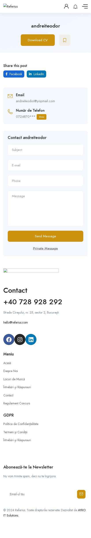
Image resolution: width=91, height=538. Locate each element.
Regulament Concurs (16, 403)
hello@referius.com (15, 322)
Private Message (45, 248)
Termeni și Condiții (15, 432)
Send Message (45, 236)
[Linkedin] (30, 339)
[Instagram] (19, 339)
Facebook (15, 74)
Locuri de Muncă (14, 379)
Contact (8, 395)
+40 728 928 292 (32, 302)
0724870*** (30, 116)
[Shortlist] (64, 40)
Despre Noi (10, 371)
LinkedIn (38, 74)
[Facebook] (8, 339)
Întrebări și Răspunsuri (17, 387)
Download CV (38, 40)
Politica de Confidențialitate (20, 424)
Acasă (7, 363)
